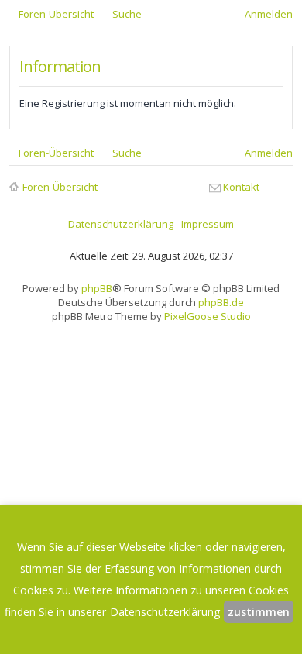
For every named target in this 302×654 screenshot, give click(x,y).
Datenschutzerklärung (120, 224)
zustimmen (259, 611)
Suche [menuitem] (127, 14)
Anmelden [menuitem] (269, 14)
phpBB (96, 288)
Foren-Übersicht (60, 187)
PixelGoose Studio (207, 316)
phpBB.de (221, 302)
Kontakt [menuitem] (241, 187)
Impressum (207, 224)
